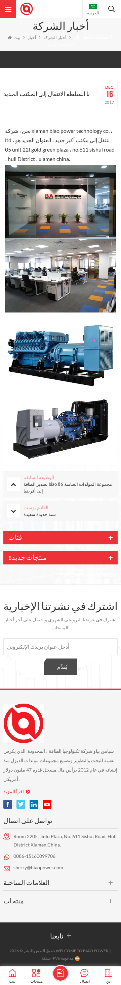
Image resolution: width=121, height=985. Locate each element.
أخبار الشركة (55, 37)
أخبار (32, 37)
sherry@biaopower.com (38, 867)
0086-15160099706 (34, 856)
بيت (17, 37)
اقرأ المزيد (13, 791)
